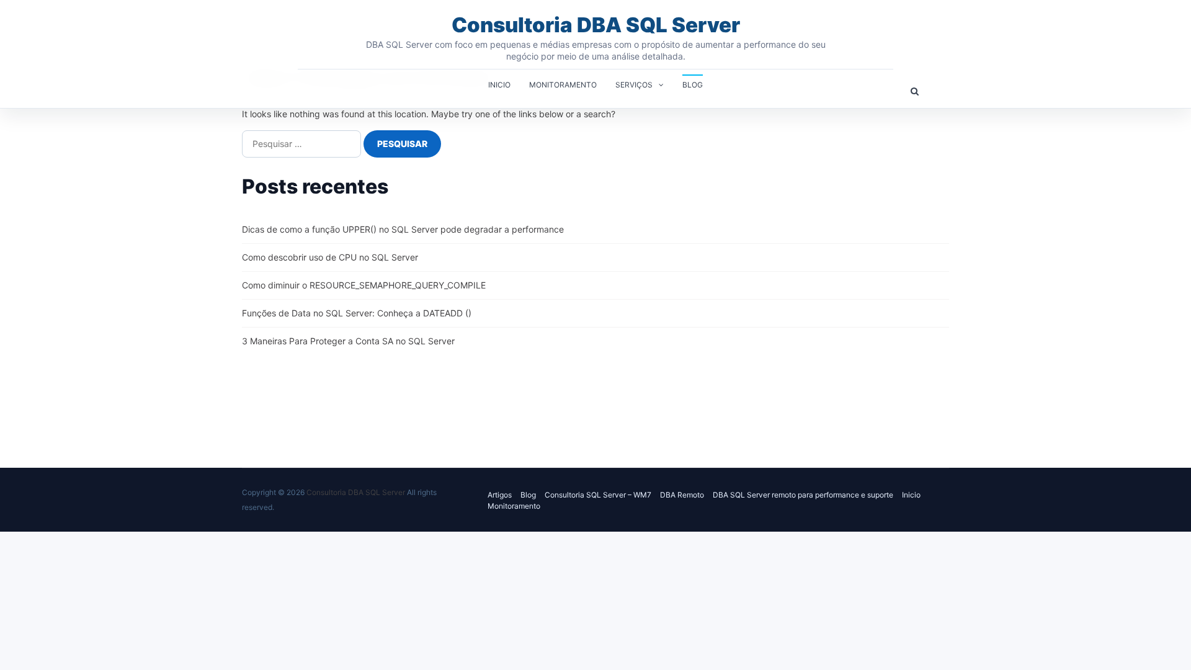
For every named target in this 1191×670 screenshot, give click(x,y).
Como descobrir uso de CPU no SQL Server (330, 257)
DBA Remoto (682, 494)
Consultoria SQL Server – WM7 (598, 494)
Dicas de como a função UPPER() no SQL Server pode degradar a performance (403, 229)
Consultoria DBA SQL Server (596, 24)
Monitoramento (563, 84)
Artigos (500, 494)
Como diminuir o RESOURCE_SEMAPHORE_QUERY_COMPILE (364, 285)
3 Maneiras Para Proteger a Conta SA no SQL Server (348, 341)
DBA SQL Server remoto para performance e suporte (803, 494)
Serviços (634, 84)
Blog (692, 84)
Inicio (499, 84)
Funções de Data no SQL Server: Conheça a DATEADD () (356, 313)
